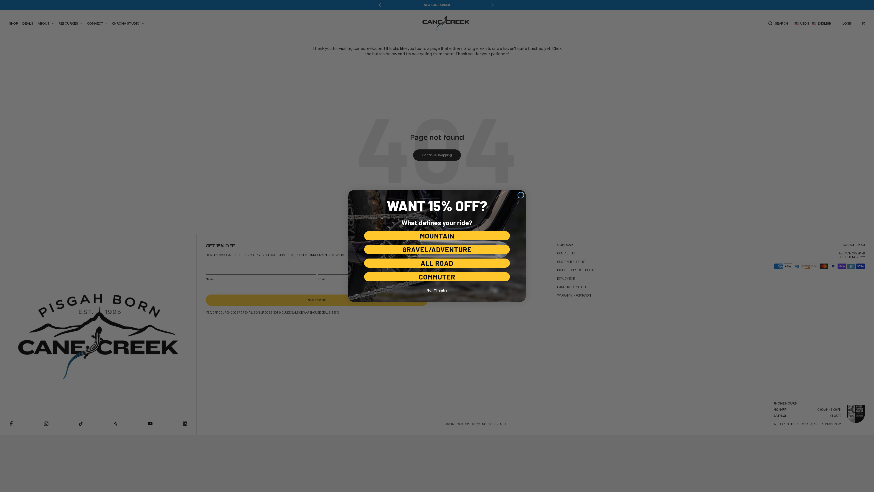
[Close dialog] (520, 195)
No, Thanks (437, 290)
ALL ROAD (437, 263)
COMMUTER (437, 277)
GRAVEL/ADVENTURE (437, 249)
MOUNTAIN (437, 236)
